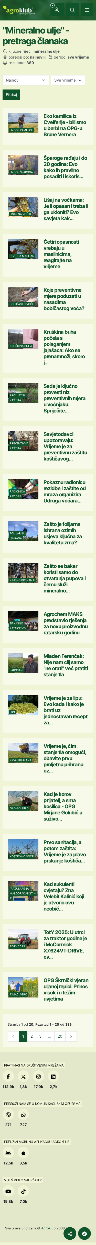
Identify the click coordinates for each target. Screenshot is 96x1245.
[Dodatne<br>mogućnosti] (84, 1233)
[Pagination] (71, 1036)
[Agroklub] (19, 9)
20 (60, 1036)
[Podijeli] (69, 1233)
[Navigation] (87, 9)
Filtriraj (11, 94)
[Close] (72, 9)
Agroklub (48, 1228)
